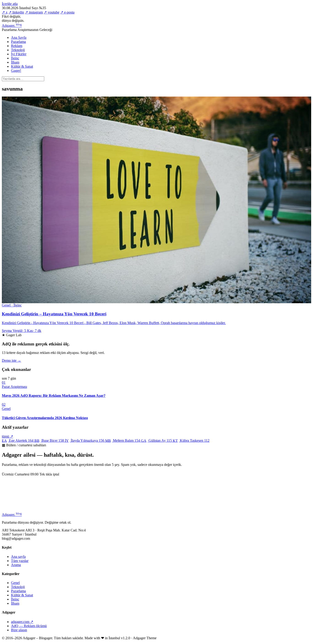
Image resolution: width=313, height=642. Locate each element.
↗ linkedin (16, 12)
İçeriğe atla (10, 4)
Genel (15, 583)
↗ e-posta (67, 12)
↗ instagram (34, 12)
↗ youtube (51, 12)
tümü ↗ (7, 436)
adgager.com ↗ (22, 622)
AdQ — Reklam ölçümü (29, 626)
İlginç (15, 58)
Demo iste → (11, 360)
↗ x (5, 12)
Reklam (16, 46)
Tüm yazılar (19, 561)
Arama (16, 565)
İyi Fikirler (18, 54)
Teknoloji (18, 50)
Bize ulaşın (19, 630)
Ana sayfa (18, 557)
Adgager (12, 26)
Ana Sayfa (18, 37)
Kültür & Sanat (22, 66)
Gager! (16, 70)
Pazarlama (18, 42)
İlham (15, 62)
